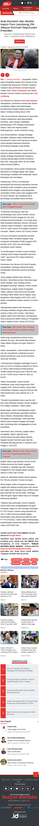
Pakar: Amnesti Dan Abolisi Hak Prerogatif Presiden (19, 205)
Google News (15, 535)
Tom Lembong (16, 563)
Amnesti (26, 559)
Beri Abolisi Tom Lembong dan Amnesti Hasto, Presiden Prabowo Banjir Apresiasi (19, 330)
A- (7, 75)
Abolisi (34, 563)
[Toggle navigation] (35, 3)
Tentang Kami (17, 780)
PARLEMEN (5, 8)
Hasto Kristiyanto (19, 91)
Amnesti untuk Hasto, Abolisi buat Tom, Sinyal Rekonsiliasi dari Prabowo (19, 454)
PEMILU (15, 8)
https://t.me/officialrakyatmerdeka (16, 549)
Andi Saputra (31, 101)
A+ (3, 75)
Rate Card (5, 780)
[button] (28, 3)
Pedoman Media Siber (27, 781)
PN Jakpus (34, 559)
